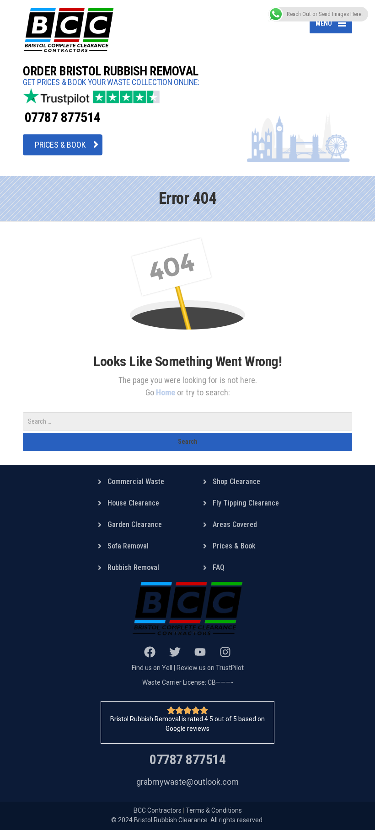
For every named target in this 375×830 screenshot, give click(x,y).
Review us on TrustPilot (210, 667)
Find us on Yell (152, 667)
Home (166, 392)
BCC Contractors (158, 810)
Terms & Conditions (214, 810)
